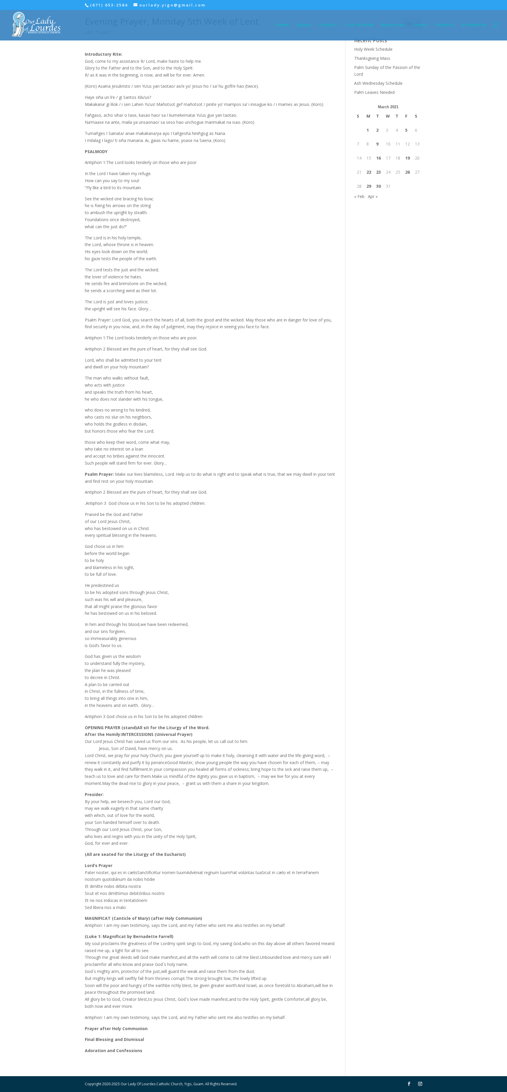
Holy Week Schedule (373, 49)
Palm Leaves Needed (374, 92)
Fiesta (420, 25)
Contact (328, 25)
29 (368, 186)
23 (378, 172)
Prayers (445, 25)
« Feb (359, 196)
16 (378, 158)
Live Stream (359, 25)
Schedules (474, 25)
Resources (393, 25)
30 (378, 186)
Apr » (373, 196)
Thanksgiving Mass (372, 58)
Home (283, 25)
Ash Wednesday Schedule (378, 83)
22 (368, 172)
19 (407, 158)
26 (407, 172)
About (304, 25)
